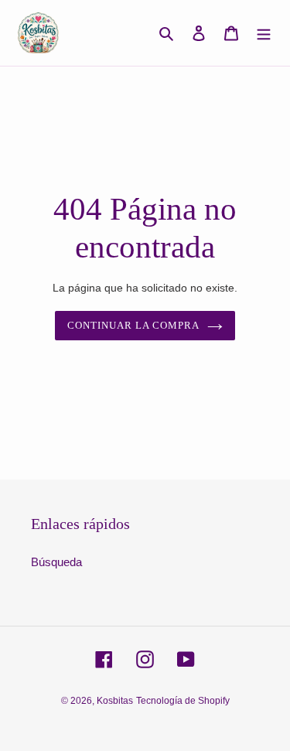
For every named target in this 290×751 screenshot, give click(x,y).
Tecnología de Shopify (183, 700)
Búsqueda (56, 561)
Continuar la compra (133, 325)
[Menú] (263, 32)
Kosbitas (115, 700)
